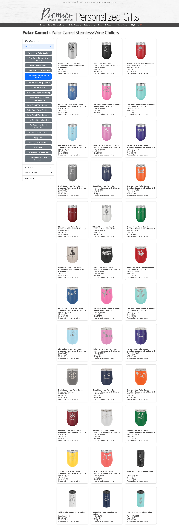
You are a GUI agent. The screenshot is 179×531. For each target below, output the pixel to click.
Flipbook (135, 25)
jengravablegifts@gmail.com (106, 2)
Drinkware (88, 25)
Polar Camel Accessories (38, 132)
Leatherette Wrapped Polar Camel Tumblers (38, 99)
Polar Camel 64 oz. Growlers (38, 120)
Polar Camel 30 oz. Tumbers (38, 105)
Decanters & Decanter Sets (38, 152)
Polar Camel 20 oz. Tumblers (38, 110)
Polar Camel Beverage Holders (38, 83)
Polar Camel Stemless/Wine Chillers (38, 76)
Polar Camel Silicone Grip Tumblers (38, 59)
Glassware (38, 147)
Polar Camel (74, 25)
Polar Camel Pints (38, 88)
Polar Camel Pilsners (38, 65)
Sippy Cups (38, 137)
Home (42, 25)
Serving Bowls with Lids (38, 142)
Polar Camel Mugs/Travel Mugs (38, 93)
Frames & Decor (105, 25)
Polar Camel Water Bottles (38, 53)
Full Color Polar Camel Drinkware (38, 126)
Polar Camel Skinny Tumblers (38, 70)
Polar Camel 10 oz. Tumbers (38, 115)
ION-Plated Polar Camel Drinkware (38, 158)
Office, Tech (121, 25)
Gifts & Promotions (56, 25)
